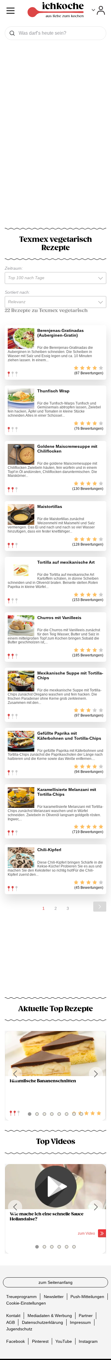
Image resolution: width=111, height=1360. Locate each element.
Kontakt (13, 1315)
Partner (86, 1315)
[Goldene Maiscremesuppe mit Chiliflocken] (21, 454)
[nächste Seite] (99, 907)
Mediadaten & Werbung (50, 1315)
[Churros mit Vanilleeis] (21, 625)
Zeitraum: (14, 268)
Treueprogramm (21, 1296)
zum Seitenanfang (55, 1282)
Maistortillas (49, 506)
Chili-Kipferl (49, 849)
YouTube (63, 1341)
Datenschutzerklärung (42, 1322)
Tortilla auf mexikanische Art (66, 562)
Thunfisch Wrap (53, 391)
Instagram (88, 1341)
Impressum (80, 1322)
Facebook (15, 1341)
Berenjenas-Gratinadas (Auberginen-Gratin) (60, 333)
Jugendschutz (19, 1329)
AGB (10, 1322)
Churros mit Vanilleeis (59, 617)
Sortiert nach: (17, 292)
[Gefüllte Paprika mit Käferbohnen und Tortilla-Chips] (21, 741)
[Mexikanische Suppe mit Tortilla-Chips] (21, 681)
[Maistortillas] (21, 514)
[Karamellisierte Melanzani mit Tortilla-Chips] (21, 797)
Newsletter (54, 1296)
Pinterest (40, 1341)
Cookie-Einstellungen (26, 1303)
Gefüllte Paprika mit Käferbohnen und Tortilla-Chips (69, 735)
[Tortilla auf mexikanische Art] (21, 570)
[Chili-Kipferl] (21, 857)
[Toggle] (98, 10)
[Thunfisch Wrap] (21, 399)
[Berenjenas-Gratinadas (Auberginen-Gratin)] (21, 338)
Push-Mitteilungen (87, 1296)
